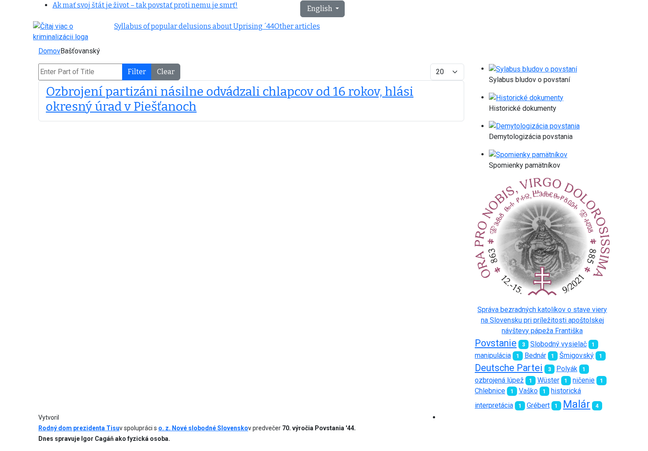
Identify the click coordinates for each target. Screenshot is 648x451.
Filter (137, 72)
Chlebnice (490, 391)
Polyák (566, 369)
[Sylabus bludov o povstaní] (533, 68)
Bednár (535, 355)
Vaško (528, 391)
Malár (576, 404)
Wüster (548, 380)
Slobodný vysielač (558, 344)
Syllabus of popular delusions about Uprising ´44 (194, 26)
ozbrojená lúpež (499, 380)
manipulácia (493, 355)
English (320, 8)
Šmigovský (576, 355)
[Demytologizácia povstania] (534, 126)
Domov (49, 51)
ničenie (584, 380)
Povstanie (496, 343)
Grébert (538, 405)
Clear (166, 72)
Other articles (297, 26)
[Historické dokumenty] (526, 97)
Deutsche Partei (509, 367)
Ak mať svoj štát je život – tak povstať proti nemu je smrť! (145, 5)
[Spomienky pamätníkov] (528, 154)
